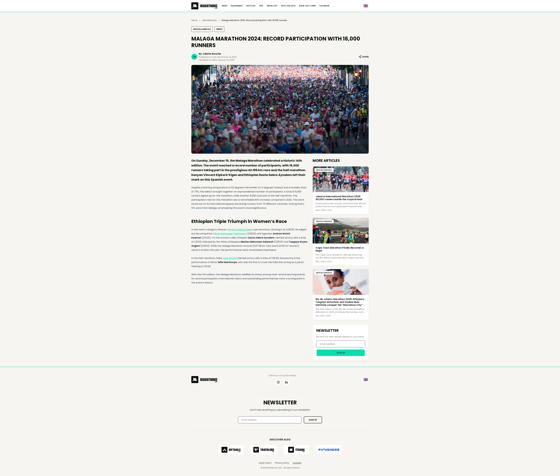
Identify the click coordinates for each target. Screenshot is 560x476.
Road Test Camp (307, 6)
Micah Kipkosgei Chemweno (230, 233)
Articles (250, 6)
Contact (297, 462)
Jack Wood (229, 258)
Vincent (232, 229)
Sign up (341, 352)
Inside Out (272, 6)
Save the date (288, 6)
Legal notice (265, 462)
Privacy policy (282, 462)
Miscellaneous (202, 29)
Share (365, 56)
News (224, 6)
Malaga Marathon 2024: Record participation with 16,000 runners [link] (254, 20)
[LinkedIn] (286, 382)
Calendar (324, 6)
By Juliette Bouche (210, 53)
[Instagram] (278, 382)
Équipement (237, 6)
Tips (261, 6)
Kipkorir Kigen (245, 229)
